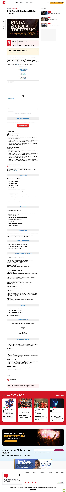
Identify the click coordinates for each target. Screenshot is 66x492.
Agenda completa (59, 395)
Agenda (16, 2)
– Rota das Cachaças (23, 74)
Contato (62, 472)
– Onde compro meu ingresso (23, 68)
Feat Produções (18, 64)
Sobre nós (27, 472)
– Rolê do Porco (23, 73)
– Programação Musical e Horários (23, 69)
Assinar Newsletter (58, 450)
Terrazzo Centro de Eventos (29, 45)
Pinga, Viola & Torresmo (14, 59)
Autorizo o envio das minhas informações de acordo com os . (46, 452)
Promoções (22, 2)
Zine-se (31, 2)
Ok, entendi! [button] (33, 489)
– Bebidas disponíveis (23, 72)
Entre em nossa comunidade (56, 2)
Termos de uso (54, 452)
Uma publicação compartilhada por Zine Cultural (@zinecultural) (23, 113)
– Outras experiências (23, 78)
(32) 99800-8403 (15, 170)
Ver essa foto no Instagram (11, 98)
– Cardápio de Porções (23, 70)
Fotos (27, 2)
